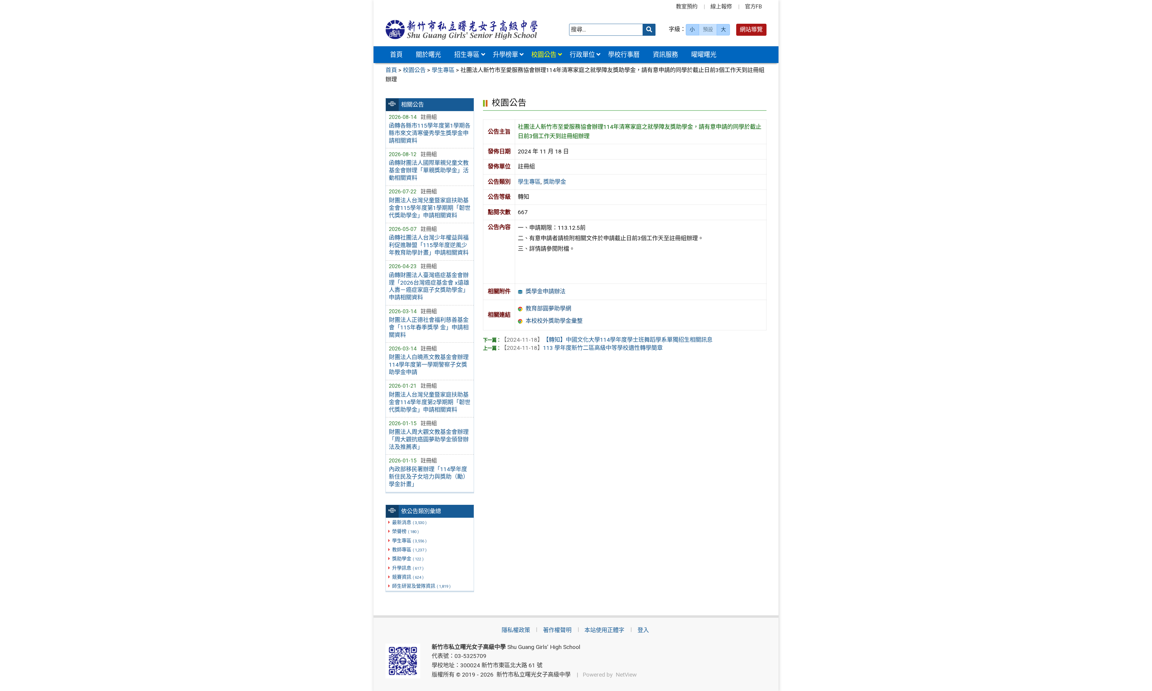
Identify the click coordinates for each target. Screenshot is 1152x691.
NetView (626, 674)
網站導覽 (751, 29)
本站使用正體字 (604, 630)
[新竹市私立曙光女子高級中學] (462, 29)
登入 (643, 630)
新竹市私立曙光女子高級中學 (532, 674)
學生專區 (409, 541)
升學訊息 (408, 568)
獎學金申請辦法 (546, 291)
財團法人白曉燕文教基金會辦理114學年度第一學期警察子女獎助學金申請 (429, 365)
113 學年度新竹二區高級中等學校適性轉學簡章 (582, 347)
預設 (708, 29)
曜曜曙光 (703, 54)
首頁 (396, 54)
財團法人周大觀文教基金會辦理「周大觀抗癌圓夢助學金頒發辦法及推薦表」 (429, 439)
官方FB (753, 6)
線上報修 (721, 6)
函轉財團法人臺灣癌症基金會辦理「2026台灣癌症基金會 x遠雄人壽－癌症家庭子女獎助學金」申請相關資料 (429, 286)
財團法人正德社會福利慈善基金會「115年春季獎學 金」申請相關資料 (429, 327)
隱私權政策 (516, 630)
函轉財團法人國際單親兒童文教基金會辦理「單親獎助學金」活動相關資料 (429, 170)
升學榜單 (505, 54)
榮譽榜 (405, 531)
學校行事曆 (624, 54)
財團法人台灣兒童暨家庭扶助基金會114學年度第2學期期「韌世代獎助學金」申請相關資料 (429, 402)
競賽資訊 (408, 577)
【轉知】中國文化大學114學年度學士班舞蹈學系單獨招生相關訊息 (606, 339)
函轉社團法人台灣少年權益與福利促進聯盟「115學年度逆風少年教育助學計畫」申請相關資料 (429, 245)
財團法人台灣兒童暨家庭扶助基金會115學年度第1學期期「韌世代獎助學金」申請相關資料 (429, 208)
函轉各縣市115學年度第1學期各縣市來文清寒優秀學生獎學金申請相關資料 (429, 133)
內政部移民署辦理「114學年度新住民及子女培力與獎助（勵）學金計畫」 (429, 477)
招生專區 (466, 54)
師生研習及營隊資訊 (421, 586)
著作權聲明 (557, 630)
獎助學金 (408, 559)
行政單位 (582, 54)
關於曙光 (428, 54)
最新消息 (409, 522)
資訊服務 (665, 54)
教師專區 (409, 550)
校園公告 (543, 54)
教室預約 (687, 6)
